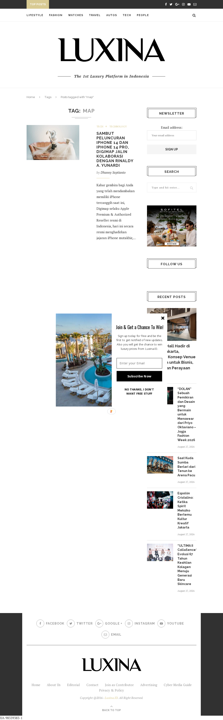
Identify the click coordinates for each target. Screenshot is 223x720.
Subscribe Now (139, 376)
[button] (139, 326)
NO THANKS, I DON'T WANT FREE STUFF (139, 391)
